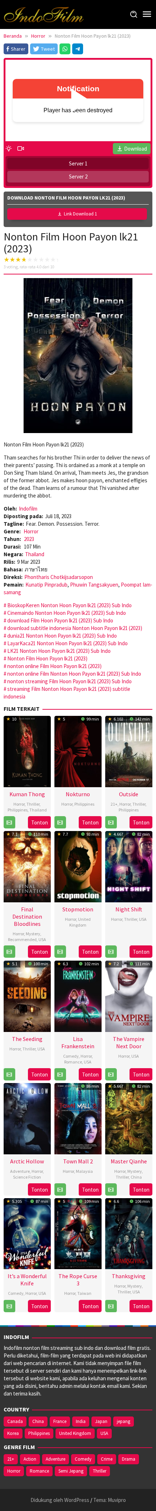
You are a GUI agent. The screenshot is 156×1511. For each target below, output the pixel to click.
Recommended (22, 939)
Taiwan (84, 1293)
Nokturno (78, 794)
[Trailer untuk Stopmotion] (60, 951)
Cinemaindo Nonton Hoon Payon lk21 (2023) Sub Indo (66, 612)
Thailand (34, 554)
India (81, 1421)
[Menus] (146, 14)
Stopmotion (77, 909)
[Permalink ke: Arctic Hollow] (27, 1117)
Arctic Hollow (27, 1161)
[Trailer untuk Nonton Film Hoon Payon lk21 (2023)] (20, 148)
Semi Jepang (70, 1471)
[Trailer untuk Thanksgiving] (111, 1306)
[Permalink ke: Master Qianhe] (129, 1117)
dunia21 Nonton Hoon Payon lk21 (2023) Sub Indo (62, 635)
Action (30, 1459)
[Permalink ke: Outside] (129, 750)
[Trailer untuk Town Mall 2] (60, 1189)
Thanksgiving (128, 1276)
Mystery (33, 933)
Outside (128, 794)
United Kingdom (80, 922)
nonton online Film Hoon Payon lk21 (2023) (54, 666)
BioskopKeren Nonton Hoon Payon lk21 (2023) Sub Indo (69, 605)
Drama (128, 1459)
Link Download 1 (80, 214)
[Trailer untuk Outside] (111, 822)
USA (42, 939)
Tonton (39, 822)
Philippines (18, 810)
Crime (106, 1459)
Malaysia (84, 1171)
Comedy (71, 1056)
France (59, 1421)
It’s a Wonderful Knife (27, 1279)
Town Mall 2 (78, 1161)
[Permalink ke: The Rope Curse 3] (78, 1232)
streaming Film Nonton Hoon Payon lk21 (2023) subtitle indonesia (67, 692)
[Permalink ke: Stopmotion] (78, 865)
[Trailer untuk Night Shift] (111, 951)
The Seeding (27, 1038)
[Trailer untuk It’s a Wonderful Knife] (9, 1306)
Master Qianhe (129, 1161)
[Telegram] (77, 48)
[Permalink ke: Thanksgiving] (129, 1232)
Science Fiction (27, 1177)
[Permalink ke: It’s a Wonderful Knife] (27, 1232)
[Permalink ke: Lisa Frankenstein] (78, 995)
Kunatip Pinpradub (46, 584)
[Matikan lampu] (8, 148)
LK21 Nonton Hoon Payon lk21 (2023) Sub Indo (59, 650)
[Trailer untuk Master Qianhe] (111, 1189)
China (136, 1177)
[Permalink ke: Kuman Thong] (27, 750)
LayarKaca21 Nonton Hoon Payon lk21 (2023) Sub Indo (67, 643)
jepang (123, 1421)
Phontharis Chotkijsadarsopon (58, 577)
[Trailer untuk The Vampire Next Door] (111, 1074)
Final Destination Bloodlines (27, 916)
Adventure (20, 1171)
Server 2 (78, 176)
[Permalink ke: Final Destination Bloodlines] (27, 865)
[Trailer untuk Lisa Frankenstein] (60, 1074)
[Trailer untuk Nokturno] (60, 822)
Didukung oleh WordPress (59, 1500)
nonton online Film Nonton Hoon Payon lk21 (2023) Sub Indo (74, 673)
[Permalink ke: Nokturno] (78, 750)
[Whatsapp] (64, 48)
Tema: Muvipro (109, 1500)
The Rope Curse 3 (77, 1279)
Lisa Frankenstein (77, 1042)
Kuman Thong (27, 794)
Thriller (33, 804)
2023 (29, 539)
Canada (15, 1421)
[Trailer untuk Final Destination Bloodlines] (9, 951)
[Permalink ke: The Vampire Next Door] (129, 995)
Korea (13, 1433)
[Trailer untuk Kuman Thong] (9, 822)
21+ (114, 804)
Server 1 (78, 163)
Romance (73, 1062)
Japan (101, 1421)
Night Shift (128, 909)
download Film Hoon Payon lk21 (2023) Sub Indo (60, 620)
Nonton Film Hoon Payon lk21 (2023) (47, 658)
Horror (31, 531)
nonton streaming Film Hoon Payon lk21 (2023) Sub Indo (69, 681)
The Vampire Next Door (128, 1042)
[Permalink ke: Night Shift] (129, 865)
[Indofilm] (44, 14)
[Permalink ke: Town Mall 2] (78, 1117)
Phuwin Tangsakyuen (94, 584)
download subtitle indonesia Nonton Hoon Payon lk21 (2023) (74, 628)
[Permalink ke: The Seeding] (27, 995)
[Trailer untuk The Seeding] (9, 1074)
